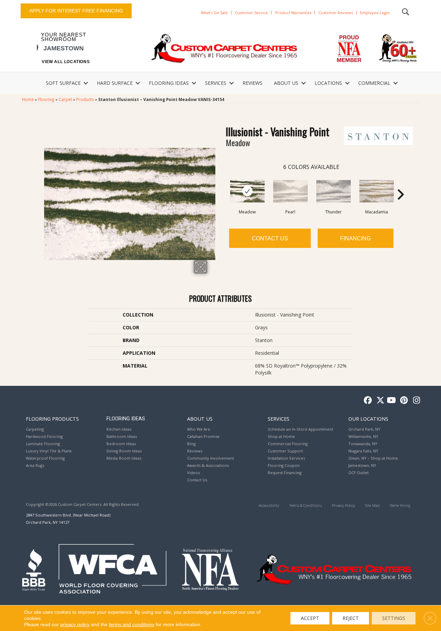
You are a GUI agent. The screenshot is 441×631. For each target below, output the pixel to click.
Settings (393, 618)
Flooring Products (52, 418)
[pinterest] (403, 400)
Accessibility (269, 505)
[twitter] (379, 400)
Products (85, 99)
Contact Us (270, 238)
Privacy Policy (343, 505)
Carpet (65, 99)
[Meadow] (247, 191)
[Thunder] (333, 191)
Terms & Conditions (305, 505)
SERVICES (215, 83)
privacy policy (75, 624)
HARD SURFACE (115, 83)
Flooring (46, 99)
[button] (86, 83)
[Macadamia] (377, 191)
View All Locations (66, 61)
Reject (350, 618)
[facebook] (367, 400)
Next (400, 184)
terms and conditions (131, 624)
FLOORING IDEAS (169, 83)
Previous (222, 184)
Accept (310, 618)
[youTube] (391, 400)
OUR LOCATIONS (368, 418)
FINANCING (355, 238)
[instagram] (415, 400)
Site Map (372, 505)
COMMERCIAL (374, 83)
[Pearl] (290, 191)
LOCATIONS (328, 83)
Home (28, 99)
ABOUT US (286, 83)
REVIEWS (253, 83)
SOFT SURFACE (63, 83)
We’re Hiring (400, 505)
